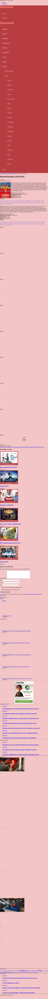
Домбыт (4, 61)
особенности (34, 970)
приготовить (13, 972)
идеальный (16, 970)
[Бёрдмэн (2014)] (9, 559)
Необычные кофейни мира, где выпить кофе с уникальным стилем (16, 654)
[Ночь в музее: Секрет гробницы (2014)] (9, 521)
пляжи (46, 970)
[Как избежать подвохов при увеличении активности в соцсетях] (9, 641)
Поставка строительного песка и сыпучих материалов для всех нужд (17, 678)
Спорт (9, 145)
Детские (9, 94)
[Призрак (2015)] (9, 483)
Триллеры (10, 149)
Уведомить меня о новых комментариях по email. (12, 587)
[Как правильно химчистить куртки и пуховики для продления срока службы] (12, 967)
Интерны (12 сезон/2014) (6, 505)
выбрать (4, 970)
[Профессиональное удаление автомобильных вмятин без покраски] (9, 629)
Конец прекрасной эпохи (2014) (8, 467)
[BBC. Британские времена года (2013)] (9, 540)
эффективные (36, 972)
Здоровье (5, 38)
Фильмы (7, 75)
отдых (39, 970)
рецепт (29, 972)
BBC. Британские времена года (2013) (10, 543)
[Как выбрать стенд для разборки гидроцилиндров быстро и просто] (12, 897)
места (27, 970)
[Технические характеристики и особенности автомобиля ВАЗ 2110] (12, 953)
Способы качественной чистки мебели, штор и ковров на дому (15, 666)
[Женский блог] (6, 7)
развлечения (26, 972)
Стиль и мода (6, 43)
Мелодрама (10, 117)
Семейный (10, 136)
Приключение (11, 131)
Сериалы (9, 140)
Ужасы (9, 154)
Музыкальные (11, 122)
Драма (9, 103)
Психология (5, 52)
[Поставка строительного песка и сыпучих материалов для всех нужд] (9, 677)
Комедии (9, 108)
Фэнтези (9, 163)
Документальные (11, 98)
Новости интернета (9, 71)
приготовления (18, 972)
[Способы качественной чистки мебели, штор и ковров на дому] (9, 665)
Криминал (10, 112)
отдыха (43, 970)
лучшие (21, 970)
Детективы (10, 89)
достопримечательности (10, 970)
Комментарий (3, 578)
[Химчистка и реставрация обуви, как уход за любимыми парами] (12, 841)
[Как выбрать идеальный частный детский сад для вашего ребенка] (12, 883)
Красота (4, 33)
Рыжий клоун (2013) (6, 615)
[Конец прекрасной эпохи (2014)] (9, 464)
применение (22, 972)
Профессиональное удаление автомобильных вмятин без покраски (16, 630)
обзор (30, 970)
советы (32, 972)
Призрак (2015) (4, 486)
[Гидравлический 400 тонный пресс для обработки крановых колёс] (12, 939)
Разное (4, 66)
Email (1, 582)
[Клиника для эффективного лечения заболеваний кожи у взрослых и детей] (12, 925)
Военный (10, 84)
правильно (1, 972)
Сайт (1, 585)
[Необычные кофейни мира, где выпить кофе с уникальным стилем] (9, 653)
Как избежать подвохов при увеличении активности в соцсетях (16, 642)
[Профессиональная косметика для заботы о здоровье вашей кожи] (12, 869)
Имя (1, 580)
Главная (1, 173)
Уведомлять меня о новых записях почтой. (11, 589)
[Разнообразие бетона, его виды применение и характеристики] (12, 855)
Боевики (9, 80)
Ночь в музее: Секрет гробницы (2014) (10, 524)
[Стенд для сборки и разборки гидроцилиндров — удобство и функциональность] (12, 911)
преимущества (7, 972)
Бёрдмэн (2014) (4, 561)
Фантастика (10, 159)
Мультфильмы (11, 126)
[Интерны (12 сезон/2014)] (9, 502)
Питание (4, 47)
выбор (1, 970)
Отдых (4, 57)
